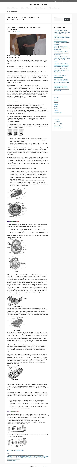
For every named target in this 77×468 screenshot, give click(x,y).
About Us (49, 1)
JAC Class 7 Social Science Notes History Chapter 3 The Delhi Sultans (61, 70)
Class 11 (56, 100)
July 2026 (56, 119)
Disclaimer (62, 1)
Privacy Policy (55, 1)
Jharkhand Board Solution (39, 4)
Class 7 (56, 106)
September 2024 (58, 128)
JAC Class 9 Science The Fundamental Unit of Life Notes (32, 457)
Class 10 (56, 97)
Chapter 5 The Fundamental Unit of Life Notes (18, 455)
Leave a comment (12, 460)
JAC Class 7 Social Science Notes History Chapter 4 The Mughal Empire (61, 53)
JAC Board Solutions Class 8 (12, 11)
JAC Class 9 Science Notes (15, 450)
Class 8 (56, 108)
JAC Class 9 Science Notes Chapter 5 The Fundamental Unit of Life (23, 28)
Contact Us (68, 1)
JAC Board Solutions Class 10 (41, 7)
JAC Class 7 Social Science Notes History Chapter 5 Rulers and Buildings (62, 48)
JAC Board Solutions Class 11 (27, 7)
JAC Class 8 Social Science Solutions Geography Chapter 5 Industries (62, 42)
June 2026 (57, 121)
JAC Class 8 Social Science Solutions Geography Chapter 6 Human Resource (62, 37)
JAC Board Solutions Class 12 (13, 7)
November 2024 (58, 123)
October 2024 (57, 125)
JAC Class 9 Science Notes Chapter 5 (25, 456)
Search (56, 17)
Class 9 (9, 453)
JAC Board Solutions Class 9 (54, 7)
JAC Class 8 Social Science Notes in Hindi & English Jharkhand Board (60, 75)
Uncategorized (57, 112)
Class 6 (56, 104)
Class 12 (56, 102)
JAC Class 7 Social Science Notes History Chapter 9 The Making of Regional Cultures (61, 65)
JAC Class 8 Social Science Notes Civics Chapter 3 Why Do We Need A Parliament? (62, 32)
